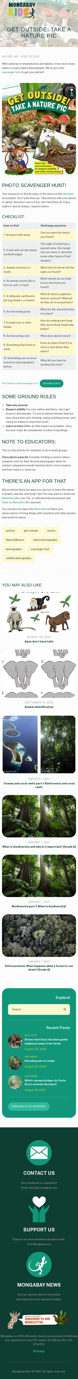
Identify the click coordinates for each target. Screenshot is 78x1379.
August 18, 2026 (35, 1090)
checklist (68, 193)
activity (10, 530)
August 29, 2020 (39, 637)
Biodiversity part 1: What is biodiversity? (39, 906)
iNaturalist (8, 498)
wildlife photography (18, 558)
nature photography (45, 539)
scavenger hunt (11, 72)
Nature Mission (15, 539)
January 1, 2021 (39, 778)
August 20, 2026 (35, 1066)
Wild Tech (31, 1035)
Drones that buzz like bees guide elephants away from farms (46, 1041)
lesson (51, 530)
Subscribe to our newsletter (29, 1106)
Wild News (31, 1056)
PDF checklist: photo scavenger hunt (20, 383)
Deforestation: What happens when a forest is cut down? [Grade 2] (39, 968)
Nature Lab (10, 56)
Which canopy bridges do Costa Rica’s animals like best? (45, 1082)
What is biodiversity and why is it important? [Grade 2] (39, 846)
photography (14, 549)
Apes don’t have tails (39, 641)
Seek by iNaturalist (13, 502)
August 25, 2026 (35, 1049)
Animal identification (39, 706)
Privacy (39, 1351)
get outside (31, 530)
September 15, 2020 (39, 702)
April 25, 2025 (30, 56)
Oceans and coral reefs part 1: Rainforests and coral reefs (39, 785)
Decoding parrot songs (40, 1060)
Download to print (51, 383)
